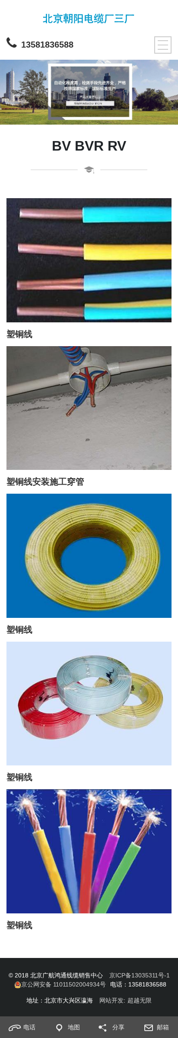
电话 (29, 1027)
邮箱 (163, 1027)
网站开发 (111, 1000)
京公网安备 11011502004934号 (63, 984)
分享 (118, 1027)
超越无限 (139, 1000)
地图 (74, 1027)
